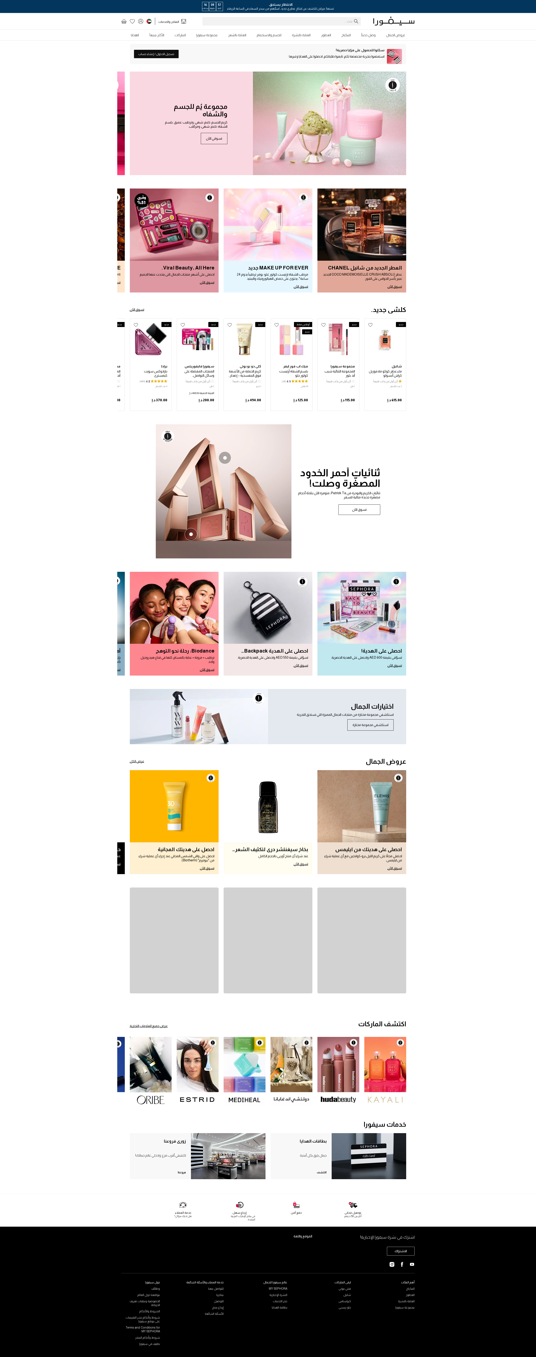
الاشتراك (401, 1251)
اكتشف (322, 1172)
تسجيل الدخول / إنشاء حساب (156, 54)
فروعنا (182, 1172)
